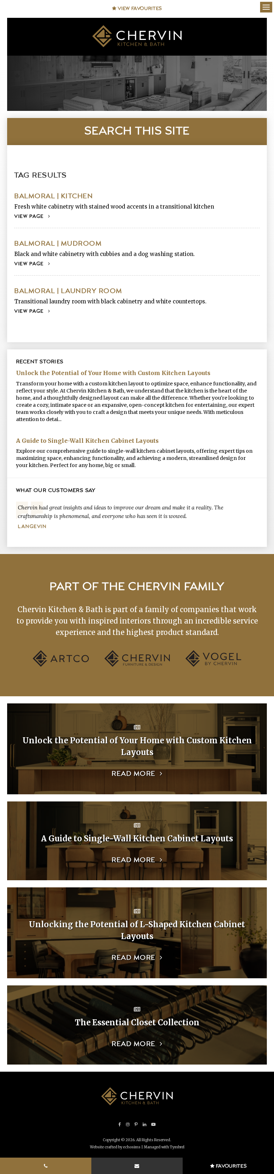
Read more (134, 773)
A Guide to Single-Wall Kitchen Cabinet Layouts (87, 440)
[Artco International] (61, 664)
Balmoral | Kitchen (53, 196)
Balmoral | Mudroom (58, 243)
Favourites (230, 1166)
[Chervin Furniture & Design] (137, 664)
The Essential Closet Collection (137, 1022)
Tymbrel (177, 1147)
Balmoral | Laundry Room (68, 291)
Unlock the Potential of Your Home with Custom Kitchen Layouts (113, 372)
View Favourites (139, 8)
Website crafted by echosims (115, 1147)
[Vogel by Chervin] (213, 664)
